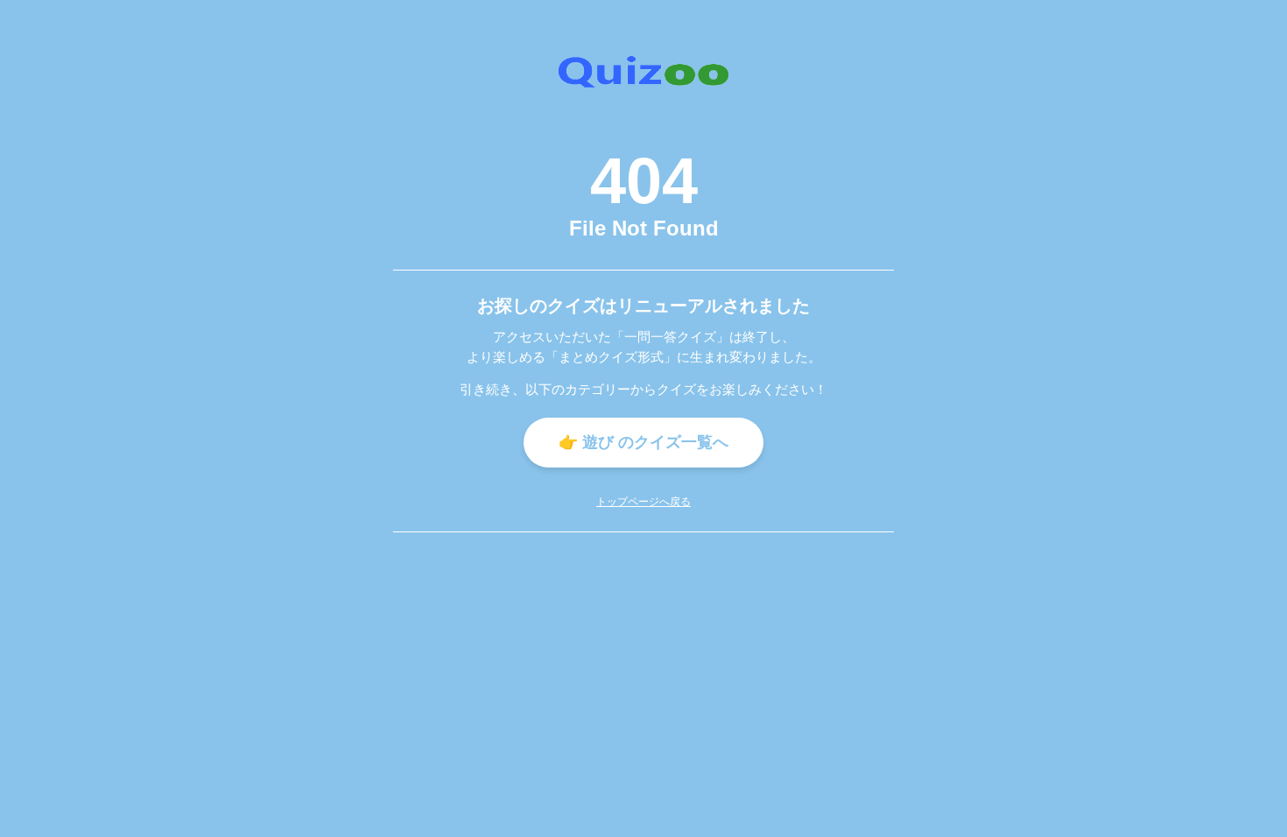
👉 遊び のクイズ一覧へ (643, 442)
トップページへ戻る (643, 502)
